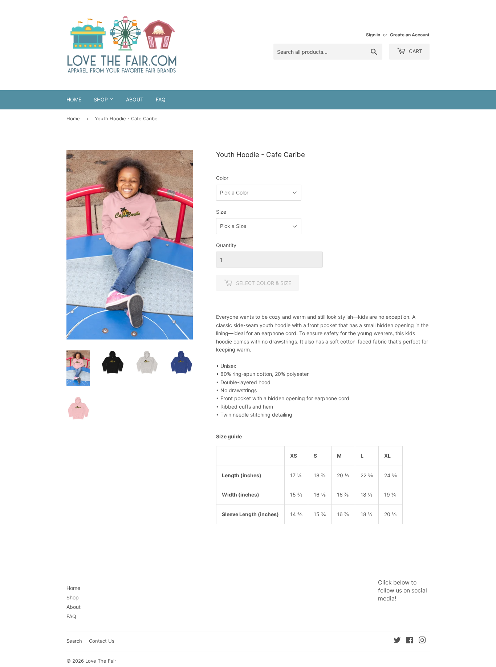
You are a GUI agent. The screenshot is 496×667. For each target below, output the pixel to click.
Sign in (373, 34)
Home (73, 99)
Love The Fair (100, 661)
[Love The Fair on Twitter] (397, 641)
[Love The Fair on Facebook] (410, 641)
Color (222, 178)
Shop (101, 99)
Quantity (226, 245)
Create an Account (410, 34)
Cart (414, 51)
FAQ (161, 99)
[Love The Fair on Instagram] (422, 641)
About (134, 99)
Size (221, 212)
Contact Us (101, 641)
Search (74, 641)
